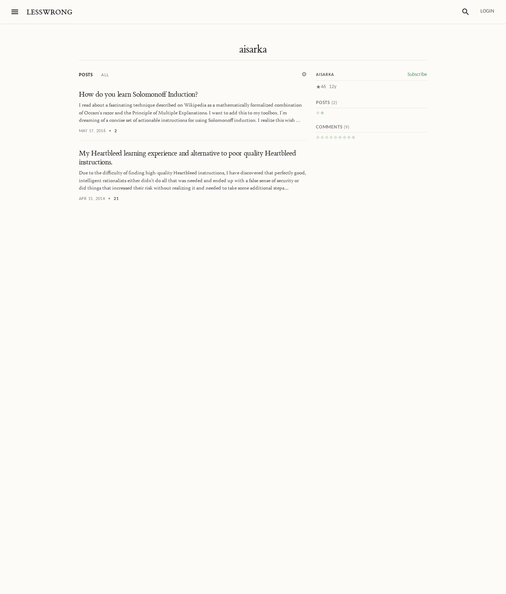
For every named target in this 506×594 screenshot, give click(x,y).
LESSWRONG (49, 12)
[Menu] (15, 12)
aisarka (253, 49)
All (105, 75)
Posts (86, 75)
